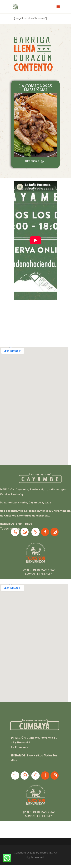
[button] (21, 125)
